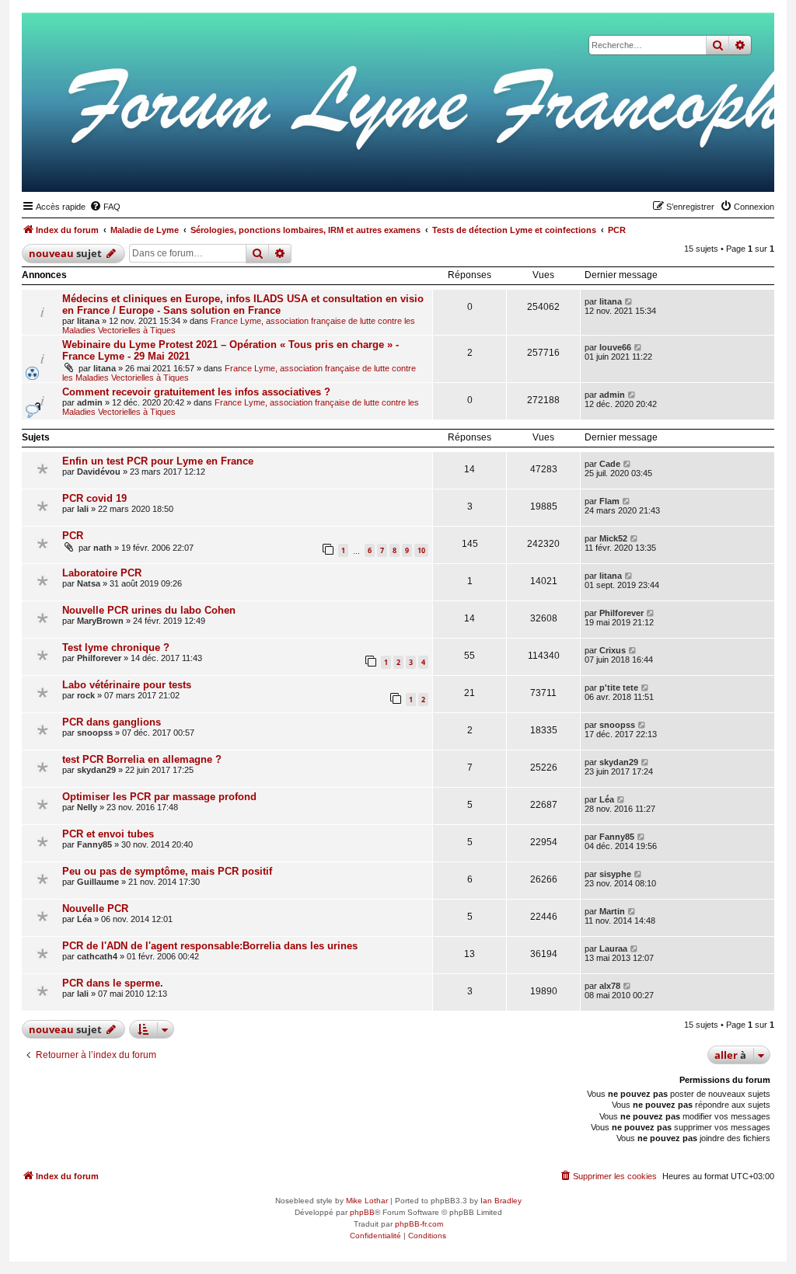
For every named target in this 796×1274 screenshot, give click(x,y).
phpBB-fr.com (419, 1224)
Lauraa (613, 948)
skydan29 (96, 769)
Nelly (87, 807)
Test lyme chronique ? (115, 647)
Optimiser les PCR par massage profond (159, 796)
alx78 (609, 985)
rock (86, 695)
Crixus (612, 650)
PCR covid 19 (94, 498)
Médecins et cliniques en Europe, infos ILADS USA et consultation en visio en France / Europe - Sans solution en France (243, 304)
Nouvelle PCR (95, 908)
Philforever (621, 613)
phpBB (362, 1212)
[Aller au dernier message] (629, 301)
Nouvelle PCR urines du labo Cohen (149, 610)
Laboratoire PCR (101, 573)
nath (102, 547)
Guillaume (98, 881)
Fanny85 (94, 844)
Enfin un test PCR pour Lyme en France (157, 461)
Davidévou (98, 471)
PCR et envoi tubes (108, 834)
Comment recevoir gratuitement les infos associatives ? (196, 392)
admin (90, 402)
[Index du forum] (686, 168)
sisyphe (615, 874)
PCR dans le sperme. (112, 983)
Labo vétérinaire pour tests (126, 685)
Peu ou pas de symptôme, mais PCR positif (167, 871)
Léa (606, 799)
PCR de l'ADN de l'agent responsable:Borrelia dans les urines (210, 946)
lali (83, 508)
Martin (612, 911)
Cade (609, 463)
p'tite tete (618, 687)
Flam (609, 501)
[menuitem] (104, 206)
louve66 (615, 347)
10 (421, 550)
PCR (72, 535)
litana (88, 320)
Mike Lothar (367, 1200)
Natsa (88, 583)
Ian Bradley (501, 1200)
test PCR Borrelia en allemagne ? (142, 759)
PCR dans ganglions (111, 722)
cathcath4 (97, 956)
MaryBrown (100, 620)
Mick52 (613, 538)
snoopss (95, 732)
